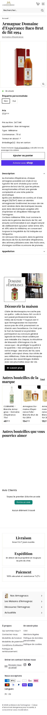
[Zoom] (43, 84)
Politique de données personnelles (33, 639)
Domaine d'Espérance (12, 37)
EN (10, 694)
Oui (14, 101)
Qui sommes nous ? (11, 631)
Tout (42, 379)
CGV (26, 631)
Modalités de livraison (12, 638)
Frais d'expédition (22, 148)
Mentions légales (31, 634)
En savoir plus (15, 367)
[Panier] (38, 4)
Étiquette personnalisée (15, 96)
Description (8, 173)
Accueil (5, 18)
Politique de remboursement (9, 650)
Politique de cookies (33, 644)
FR (6, 694)
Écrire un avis (23, 502)
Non (6, 101)
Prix (4, 110)
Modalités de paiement (12, 641)
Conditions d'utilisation (12, 645)
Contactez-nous (9, 634)
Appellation (8, 251)
